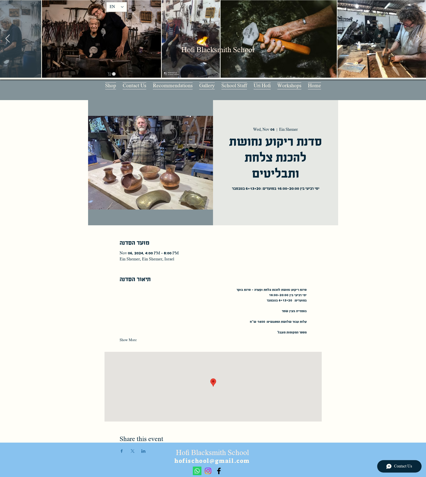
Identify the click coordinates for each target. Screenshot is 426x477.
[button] (112, 74)
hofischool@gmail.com (212, 461)
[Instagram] (208, 471)
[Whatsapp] (197, 471)
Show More (128, 340)
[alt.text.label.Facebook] (219, 471)
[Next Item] (418, 38)
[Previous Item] (7, 38)
